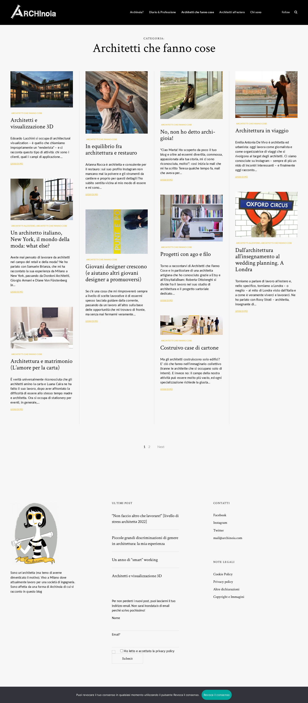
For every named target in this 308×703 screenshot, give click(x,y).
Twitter (218, 530)
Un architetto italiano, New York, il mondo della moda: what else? (40, 239)
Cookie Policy (223, 574)
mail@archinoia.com (227, 538)
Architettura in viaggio (262, 130)
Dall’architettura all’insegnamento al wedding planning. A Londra (259, 259)
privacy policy (165, 651)
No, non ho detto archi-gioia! (187, 135)
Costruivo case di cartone (189, 348)
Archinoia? (137, 12)
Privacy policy (223, 581)
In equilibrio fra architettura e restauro (111, 149)
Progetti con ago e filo (185, 254)
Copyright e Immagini (228, 597)
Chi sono (255, 12)
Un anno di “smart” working (135, 559)
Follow (286, 12)
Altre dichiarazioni (226, 589)
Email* (116, 634)
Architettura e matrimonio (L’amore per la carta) (41, 364)
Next (160, 447)
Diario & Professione (162, 12)
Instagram (220, 522)
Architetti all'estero (23, 226)
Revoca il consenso (217, 695)
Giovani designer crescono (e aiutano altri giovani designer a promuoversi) (116, 273)
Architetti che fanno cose (197, 12)
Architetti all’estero (232, 12)
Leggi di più (16, 164)
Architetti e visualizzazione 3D (31, 123)
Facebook (219, 515)
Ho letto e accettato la (149, 651)
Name (116, 618)
